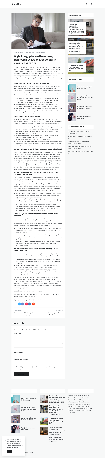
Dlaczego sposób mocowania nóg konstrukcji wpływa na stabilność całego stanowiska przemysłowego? (76, 47)
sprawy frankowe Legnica (34, 291)
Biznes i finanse (41, 52)
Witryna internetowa (21, 359)
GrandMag (16, 4)
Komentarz (18, 333)
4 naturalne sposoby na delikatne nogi (84, 87)
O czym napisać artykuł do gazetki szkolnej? (84, 107)
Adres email (18, 352)
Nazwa (16, 346)
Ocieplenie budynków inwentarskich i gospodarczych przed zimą (76, 68)
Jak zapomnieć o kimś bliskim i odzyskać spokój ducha (85, 97)
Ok (10, 451)
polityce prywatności (12, 447)
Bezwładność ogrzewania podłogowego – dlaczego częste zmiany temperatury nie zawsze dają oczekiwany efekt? (76, 28)
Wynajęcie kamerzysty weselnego (84, 117)
